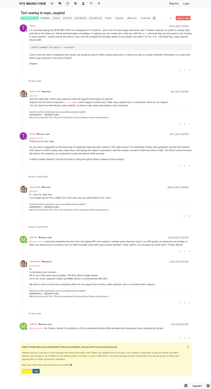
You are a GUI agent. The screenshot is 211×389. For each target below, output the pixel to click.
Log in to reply (183, 18)
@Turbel (47, 91)
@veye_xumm (44, 133)
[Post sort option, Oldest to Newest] (170, 18)
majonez (33, 237)
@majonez (48, 261)
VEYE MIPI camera (30, 18)
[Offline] (24, 93)
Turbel (32, 26)
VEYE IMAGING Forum (32, 3)
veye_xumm (34, 91)
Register (26, 371)
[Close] (188, 347)
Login (36, 371)
